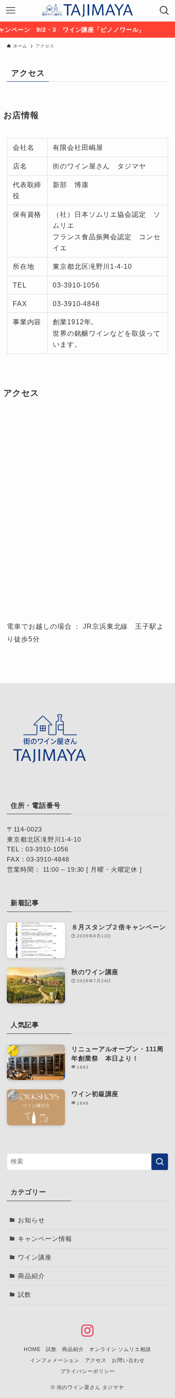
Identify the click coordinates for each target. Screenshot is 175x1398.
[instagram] (87, 1330)
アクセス (96, 1360)
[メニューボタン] (10, 10)
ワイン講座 (34, 1257)
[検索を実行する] (159, 1161)
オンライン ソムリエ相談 (120, 1349)
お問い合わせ (128, 1360)
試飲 (24, 1294)
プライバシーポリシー (87, 1371)
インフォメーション (54, 1360)
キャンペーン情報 (45, 1238)
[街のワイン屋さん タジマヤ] (87, 10)
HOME (32, 1349)
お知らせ (31, 1220)
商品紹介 (31, 1276)
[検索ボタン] (164, 10)
